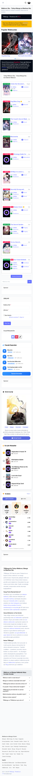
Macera (24, 744)
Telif (14, 767)
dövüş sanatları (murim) (14, 605)
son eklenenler (18, 617)
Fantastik (16, 741)
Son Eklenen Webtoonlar (8, 762)
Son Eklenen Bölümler (20, 762)
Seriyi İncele (17, 438)
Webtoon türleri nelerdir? (9, 697)
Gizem (25, 741)
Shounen (24, 749)
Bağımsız (15, 90)
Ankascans (15, 229)
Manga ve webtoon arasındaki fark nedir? (14, 680)
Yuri (22, 754)
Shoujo (13, 749)
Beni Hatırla (8, 315)
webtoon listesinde (14, 628)
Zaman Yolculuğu (6, 756)
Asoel (25, 122)
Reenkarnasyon (23, 746)
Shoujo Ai (18, 749)
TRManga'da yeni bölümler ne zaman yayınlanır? (13, 690)
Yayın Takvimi (16, 765)
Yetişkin (18, 754)
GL (28, 741)
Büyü (16, 739)
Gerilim (21, 741)
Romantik (4, 749)
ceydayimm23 (27, 87)
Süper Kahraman (25, 751)
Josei (11, 744)
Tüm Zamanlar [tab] (10, 498)
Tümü (28, 493)
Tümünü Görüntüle (16, 276)
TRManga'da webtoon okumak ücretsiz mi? (15, 683)
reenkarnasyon (8, 607)
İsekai (5, 605)
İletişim (17, 767)
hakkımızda (11, 662)
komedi (16, 607)
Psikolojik (16, 746)
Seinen (9, 749)
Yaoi (15, 754)
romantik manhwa (9, 599)
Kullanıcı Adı (7, 305)
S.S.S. (10, 767)
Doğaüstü (21, 739)
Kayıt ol (22, 317)
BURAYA (25, 23)
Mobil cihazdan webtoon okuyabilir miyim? (14, 694)
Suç (19, 751)
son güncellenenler (20, 633)
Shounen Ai (5, 751)
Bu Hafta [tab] (24, 498)
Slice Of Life (12, 751)
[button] (25, 3)
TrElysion (26, 139)
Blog (25, 765)
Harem (3, 744)
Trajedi (7, 754)
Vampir (11, 754)
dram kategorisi (15, 603)
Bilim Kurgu (10, 739)
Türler (22, 765)
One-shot (7, 746)
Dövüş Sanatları (6, 741)
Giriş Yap (7, 323)
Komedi (15, 744)
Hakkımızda (5, 767)
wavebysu (26, 262)
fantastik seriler (13, 601)
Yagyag (26, 227)
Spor (16, 751)
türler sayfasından (15, 609)
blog (7, 664)
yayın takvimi (7, 635)
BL (14, 739)
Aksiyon (4, 739)
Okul (3, 746)
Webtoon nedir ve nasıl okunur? (11, 677)
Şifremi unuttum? (14, 317)
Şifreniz (6, 310)
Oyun (11, 746)
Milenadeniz (27, 157)
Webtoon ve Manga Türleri (9, 736)
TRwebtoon (16, 106)
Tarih (3, 754)
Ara (29, 281)
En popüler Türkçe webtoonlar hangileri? (14, 686)
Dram (12, 741)
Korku (19, 744)
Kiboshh (26, 104)
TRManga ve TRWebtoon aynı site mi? (13, 700)
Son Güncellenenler (7, 765)
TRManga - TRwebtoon (15, 771)
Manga (28, 744)
